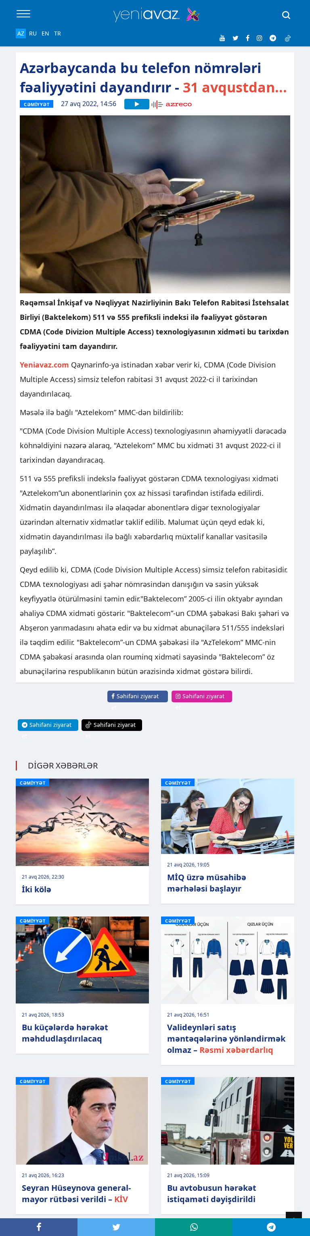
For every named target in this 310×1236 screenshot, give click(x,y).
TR (57, 33)
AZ (20, 33)
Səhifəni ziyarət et (135, 701)
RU (33, 33)
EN (45, 33)
